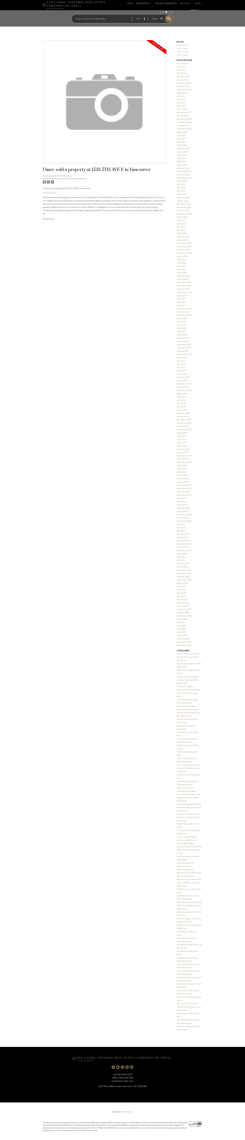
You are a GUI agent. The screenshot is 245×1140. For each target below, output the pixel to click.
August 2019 (182, 295)
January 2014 (183, 482)
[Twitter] (118, 1067)
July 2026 (181, 66)
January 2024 (183, 151)
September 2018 (184, 315)
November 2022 (184, 171)
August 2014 (182, 465)
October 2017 (183, 351)
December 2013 (184, 485)
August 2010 (182, 583)
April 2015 (181, 442)
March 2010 (182, 599)
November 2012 (184, 514)
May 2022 (181, 187)
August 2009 (182, 619)
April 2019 (181, 305)
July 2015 (181, 436)
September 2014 (184, 462)
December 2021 (184, 204)
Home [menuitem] (130, 3)
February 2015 (183, 449)
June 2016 (181, 400)
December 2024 (184, 119)
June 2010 (181, 589)
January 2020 (183, 279)
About (194, 10)
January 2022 (183, 200)
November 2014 (184, 455)
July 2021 (181, 220)
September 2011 (184, 550)
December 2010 (184, 570)
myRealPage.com (126, 1112)
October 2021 (183, 210)
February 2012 (183, 534)
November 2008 (184, 645)
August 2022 (182, 181)
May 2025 (181, 102)
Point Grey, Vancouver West (189, 902)
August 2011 (182, 553)
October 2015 (183, 426)
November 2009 (184, 609)
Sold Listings (182, 55)
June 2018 (181, 325)
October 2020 (183, 249)
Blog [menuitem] (198, 3)
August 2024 (182, 132)
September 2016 (184, 390)
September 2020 (184, 253)
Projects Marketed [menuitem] (166, 3)
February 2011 (183, 563)
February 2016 (183, 413)
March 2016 (182, 410)
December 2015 (184, 419)
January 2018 (183, 341)
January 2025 (183, 115)
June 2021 (181, 223)
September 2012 (184, 521)
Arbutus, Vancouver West (188, 653)
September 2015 (184, 429)
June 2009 (181, 625)
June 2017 (181, 364)
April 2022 (181, 191)
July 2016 (181, 396)
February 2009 (183, 638)
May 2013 (181, 498)
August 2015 (182, 433)
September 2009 (184, 616)
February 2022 (183, 197)
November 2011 (184, 544)
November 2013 (184, 488)
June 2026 (181, 70)
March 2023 (182, 164)
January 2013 (183, 511)
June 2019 (181, 298)
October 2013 (183, 491)
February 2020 (183, 276)
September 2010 (184, 579)
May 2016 (181, 403)
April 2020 (181, 269)
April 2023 (181, 161)
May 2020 (181, 266)
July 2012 (181, 524)
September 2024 (184, 128)
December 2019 (184, 282)
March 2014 (182, 475)
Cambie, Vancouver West (188, 676)
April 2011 (181, 560)
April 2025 (181, 106)
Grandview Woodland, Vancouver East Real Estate (68, 179)
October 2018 (183, 312)
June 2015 (181, 439)
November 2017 (184, 347)
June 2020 (181, 263)
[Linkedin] (127, 1067)
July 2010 (181, 586)
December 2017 (184, 344)
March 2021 (182, 233)
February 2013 (183, 508)
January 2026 (183, 80)
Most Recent (182, 63)
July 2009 (181, 622)
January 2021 (183, 240)
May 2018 (181, 328)
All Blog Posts (182, 45)
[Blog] (131, 1067)
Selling (184, 3)
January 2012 (183, 537)
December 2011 (184, 540)
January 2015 (183, 452)
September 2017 (184, 354)
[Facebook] (113, 1067)
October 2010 (183, 576)
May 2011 (181, 557)
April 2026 (181, 73)
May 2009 (181, 629)
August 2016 (182, 393)
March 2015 (182, 446)
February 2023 (183, 168)
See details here (50, 192)
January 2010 (183, 606)
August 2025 (182, 93)
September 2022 (184, 177)
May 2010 (181, 593)
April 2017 (181, 370)
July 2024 (181, 135)
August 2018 (182, 318)
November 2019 (184, 285)
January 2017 (183, 380)
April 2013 (181, 501)
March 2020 (182, 272)
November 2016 (184, 383)
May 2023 (181, 158)
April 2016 (181, 406)
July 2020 (181, 259)
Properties (142, 3)
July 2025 (181, 96)
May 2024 (181, 138)
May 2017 (181, 367)
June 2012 (181, 527)
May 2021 (181, 227)
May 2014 (181, 468)
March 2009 (182, 635)
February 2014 (183, 478)
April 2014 (181, 472)
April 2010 (181, 596)
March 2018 (182, 334)
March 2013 (182, 504)
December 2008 (184, 642)
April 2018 (181, 331)
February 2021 (183, 236)
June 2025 (181, 99)
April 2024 (181, 142)
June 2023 (181, 155)
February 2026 (183, 76)
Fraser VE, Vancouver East (188, 765)
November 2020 (184, 246)
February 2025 (183, 112)
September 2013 (184, 495)
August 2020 (182, 256)
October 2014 (183, 459)
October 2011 (183, 547)
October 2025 (183, 86)
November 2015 (184, 423)
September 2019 (184, 292)
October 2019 (183, 289)
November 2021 (184, 207)
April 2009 (181, 632)
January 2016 (183, 416)
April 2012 (181, 530)
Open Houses (183, 51)
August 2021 (182, 217)
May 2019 (181, 302)
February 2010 (183, 602)
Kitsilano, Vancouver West (188, 814)
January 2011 (183, 566)
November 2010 (184, 573)
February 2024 (183, 148)
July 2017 (181, 361)
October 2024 (183, 125)
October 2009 (183, 612)
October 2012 (183, 517)
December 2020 (184, 243)
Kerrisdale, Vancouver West (189, 804)
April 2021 (181, 230)
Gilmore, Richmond (185, 788)
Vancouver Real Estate (187, 1003)
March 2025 (182, 109)
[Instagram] (122, 1067)
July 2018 (181, 321)
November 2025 (184, 83)
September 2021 (184, 213)
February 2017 (183, 377)
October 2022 (183, 174)
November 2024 (184, 122)
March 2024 (182, 145)
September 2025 (184, 89)
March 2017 (182, 374)
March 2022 (182, 194)
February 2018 (183, 338)
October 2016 (183, 387)
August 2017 (182, 357)
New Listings (182, 48)
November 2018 (184, 308)
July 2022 (181, 184)
